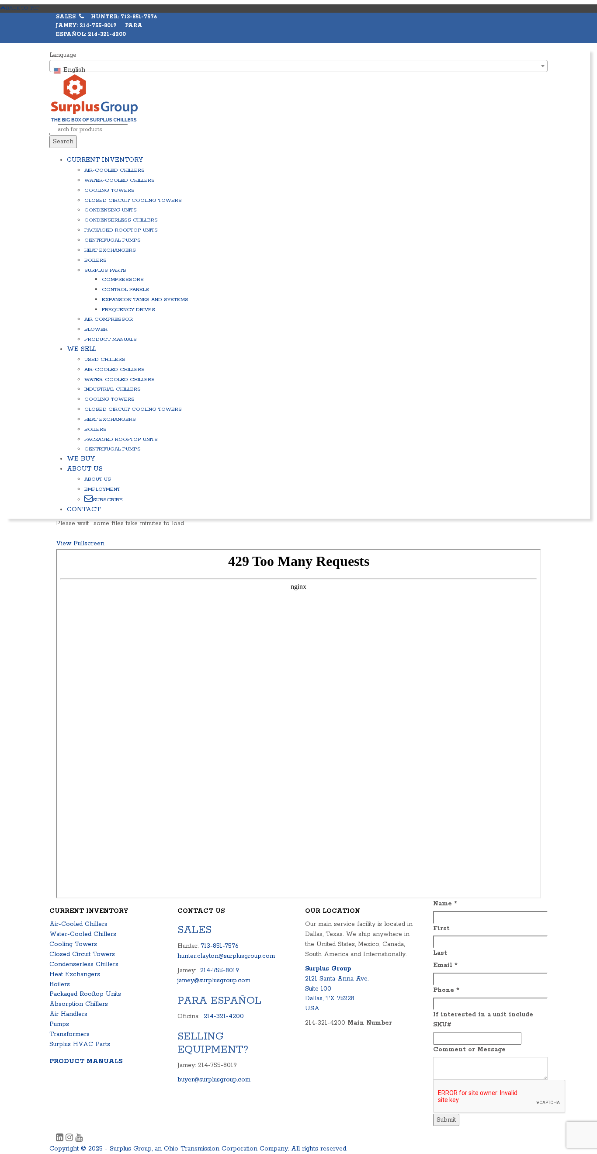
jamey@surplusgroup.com (213, 980)
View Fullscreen (80, 544)
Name (445, 904)
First (441, 928)
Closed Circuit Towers (82, 954)
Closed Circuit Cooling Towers (133, 200)
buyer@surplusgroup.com (213, 1080)
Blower (96, 329)
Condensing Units (110, 210)
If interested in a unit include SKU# (483, 1020)
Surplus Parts (105, 270)
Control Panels (125, 289)
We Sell (81, 349)
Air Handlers (68, 1014)
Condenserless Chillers (121, 220)
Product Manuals (110, 339)
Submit (446, 1120)
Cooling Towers (109, 190)
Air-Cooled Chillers (114, 170)
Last (440, 953)
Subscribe (108, 499)
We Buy (81, 459)
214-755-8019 (219, 970)
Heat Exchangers (110, 250)
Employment (102, 489)
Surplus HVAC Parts (79, 1044)
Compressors (123, 279)
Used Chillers (104, 359)
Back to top (23, 8)
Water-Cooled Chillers (119, 180)
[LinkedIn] (61, 1139)
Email (445, 965)
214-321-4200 (224, 1016)
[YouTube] (79, 1139)
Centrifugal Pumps (112, 240)
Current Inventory (105, 160)
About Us (85, 469)
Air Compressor (108, 319)
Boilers (95, 260)
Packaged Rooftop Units (121, 230)
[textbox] (298, 70)
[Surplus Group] (94, 98)
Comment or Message (469, 1050)
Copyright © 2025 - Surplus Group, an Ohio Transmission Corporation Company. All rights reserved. (198, 1149)
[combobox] (298, 66)
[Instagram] (70, 1139)
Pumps (59, 1024)
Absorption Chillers (78, 1004)
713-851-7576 (220, 946)
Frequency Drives (128, 309)
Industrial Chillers (112, 389)
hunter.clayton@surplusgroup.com (226, 956)
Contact (84, 509)
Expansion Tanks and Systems (145, 299)
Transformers (69, 1034)
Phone (446, 990)
